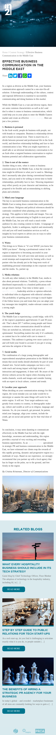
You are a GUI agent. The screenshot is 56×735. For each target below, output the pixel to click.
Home (5, 52)
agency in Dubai (35, 443)
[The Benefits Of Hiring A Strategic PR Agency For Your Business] (28, 671)
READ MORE (13, 589)
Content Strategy (16, 52)
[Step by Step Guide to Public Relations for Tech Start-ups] (28, 612)
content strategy (36, 118)
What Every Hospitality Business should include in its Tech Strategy (26, 568)
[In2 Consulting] (8, 9)
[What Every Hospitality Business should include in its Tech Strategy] (28, 546)
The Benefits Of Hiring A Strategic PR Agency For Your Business (26, 693)
